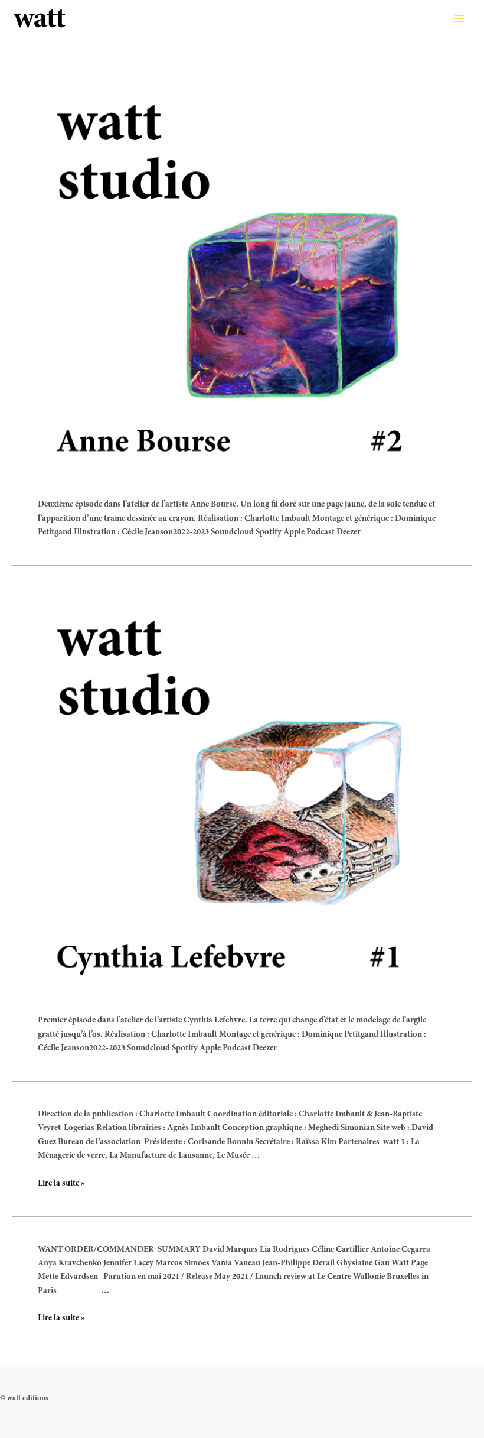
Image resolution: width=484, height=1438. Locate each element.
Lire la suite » (61, 1183)
